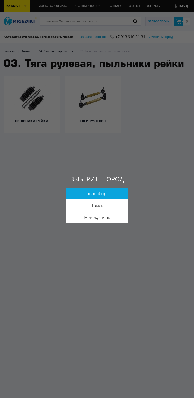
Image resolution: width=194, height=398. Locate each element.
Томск (97, 205)
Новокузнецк (97, 217)
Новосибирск (97, 193)
